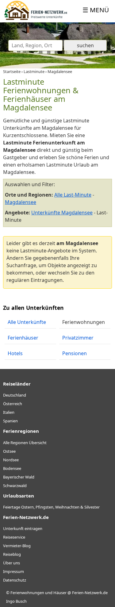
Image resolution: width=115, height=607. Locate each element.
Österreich (12, 403)
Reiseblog (12, 554)
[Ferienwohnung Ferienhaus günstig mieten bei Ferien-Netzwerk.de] (35, 18)
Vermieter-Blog (17, 545)
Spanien (10, 421)
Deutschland (14, 395)
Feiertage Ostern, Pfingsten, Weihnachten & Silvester (51, 507)
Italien (8, 412)
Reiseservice (14, 537)
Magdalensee (20, 202)
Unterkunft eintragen (22, 528)
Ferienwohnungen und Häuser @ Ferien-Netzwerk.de (59, 592)
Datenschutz (14, 580)
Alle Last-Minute (72, 194)
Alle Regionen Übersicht (25, 442)
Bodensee (12, 468)
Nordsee (11, 460)
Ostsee (9, 451)
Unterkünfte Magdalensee (62, 212)
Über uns (11, 563)
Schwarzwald (15, 485)
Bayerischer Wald (18, 477)
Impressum (13, 571)
